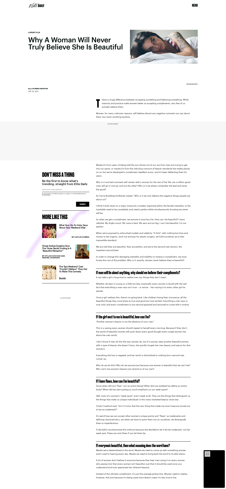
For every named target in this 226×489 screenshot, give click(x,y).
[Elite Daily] (36, 5)
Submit (83, 204)
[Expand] (206, 452)
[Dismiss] (222, 452)
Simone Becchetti (192, 84)
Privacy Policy (46, 195)
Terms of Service (78, 193)
